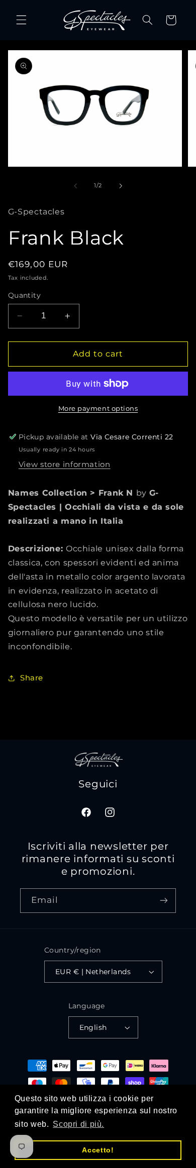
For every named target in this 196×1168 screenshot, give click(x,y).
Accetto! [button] (98, 1150)
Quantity (24, 295)
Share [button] (31, 677)
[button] (21, 20)
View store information (65, 464)
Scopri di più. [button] (78, 1124)
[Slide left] (75, 186)
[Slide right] (121, 186)
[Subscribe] (163, 900)
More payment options (98, 408)
